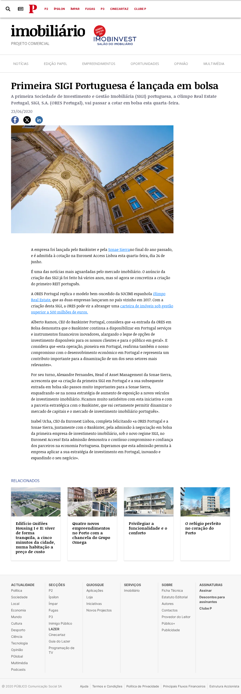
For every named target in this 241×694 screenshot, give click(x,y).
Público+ (168, 623)
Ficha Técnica (172, 590)
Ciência (16, 636)
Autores (167, 604)
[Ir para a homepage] (33, 9)
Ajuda (84, 686)
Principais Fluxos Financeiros (184, 686)
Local (15, 604)
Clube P (140, 9)
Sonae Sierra (119, 249)
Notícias (20, 63)
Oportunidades (145, 63)
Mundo (16, 617)
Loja (89, 597)
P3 (102, 9)
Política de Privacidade (142, 686)
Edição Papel (55, 63)
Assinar (205, 590)
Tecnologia (19, 643)
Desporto (18, 630)
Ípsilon (59, 9)
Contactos (169, 610)
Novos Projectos (99, 610)
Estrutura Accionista (224, 686)
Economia (18, 610)
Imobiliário (132, 590)
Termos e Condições (107, 686)
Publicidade (171, 630)
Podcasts (18, 669)
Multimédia (213, 63)
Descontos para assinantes (212, 599)
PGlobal (17, 656)
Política (16, 590)
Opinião (181, 63)
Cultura (16, 623)
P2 (46, 9)
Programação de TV (61, 650)
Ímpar (75, 9)
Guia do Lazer (59, 641)
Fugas (90, 9)
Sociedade (19, 597)
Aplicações (94, 590)
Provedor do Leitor (176, 617)
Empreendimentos (98, 63)
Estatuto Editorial (175, 597)
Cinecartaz (119, 9)
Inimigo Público (60, 623)
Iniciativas (94, 604)
